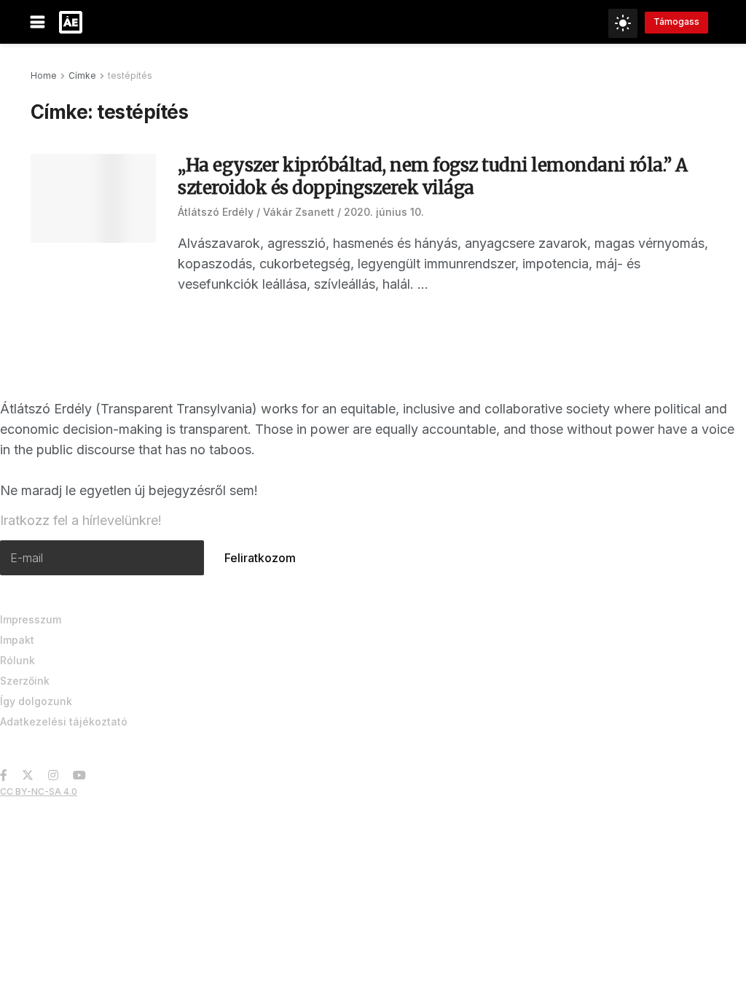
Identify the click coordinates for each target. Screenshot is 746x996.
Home (44, 75)
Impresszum (30, 619)
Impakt (17, 640)
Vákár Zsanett (298, 212)
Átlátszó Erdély (216, 212)
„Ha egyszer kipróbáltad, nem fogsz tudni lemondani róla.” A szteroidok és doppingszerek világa (433, 176)
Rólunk (17, 660)
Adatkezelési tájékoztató (63, 721)
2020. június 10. (384, 212)
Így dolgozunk (36, 701)
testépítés (130, 75)
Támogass (676, 21)
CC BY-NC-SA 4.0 (38, 791)
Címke (82, 75)
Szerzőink (25, 680)
